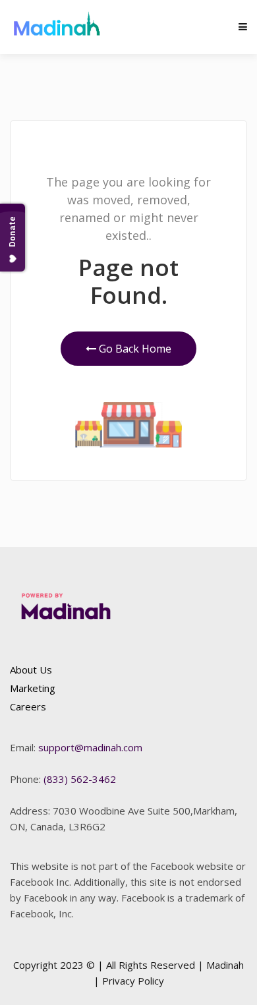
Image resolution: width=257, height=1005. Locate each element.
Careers (28, 706)
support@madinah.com (90, 747)
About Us (31, 669)
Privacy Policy (133, 980)
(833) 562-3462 (79, 779)
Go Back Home (133, 348)
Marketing (32, 688)
